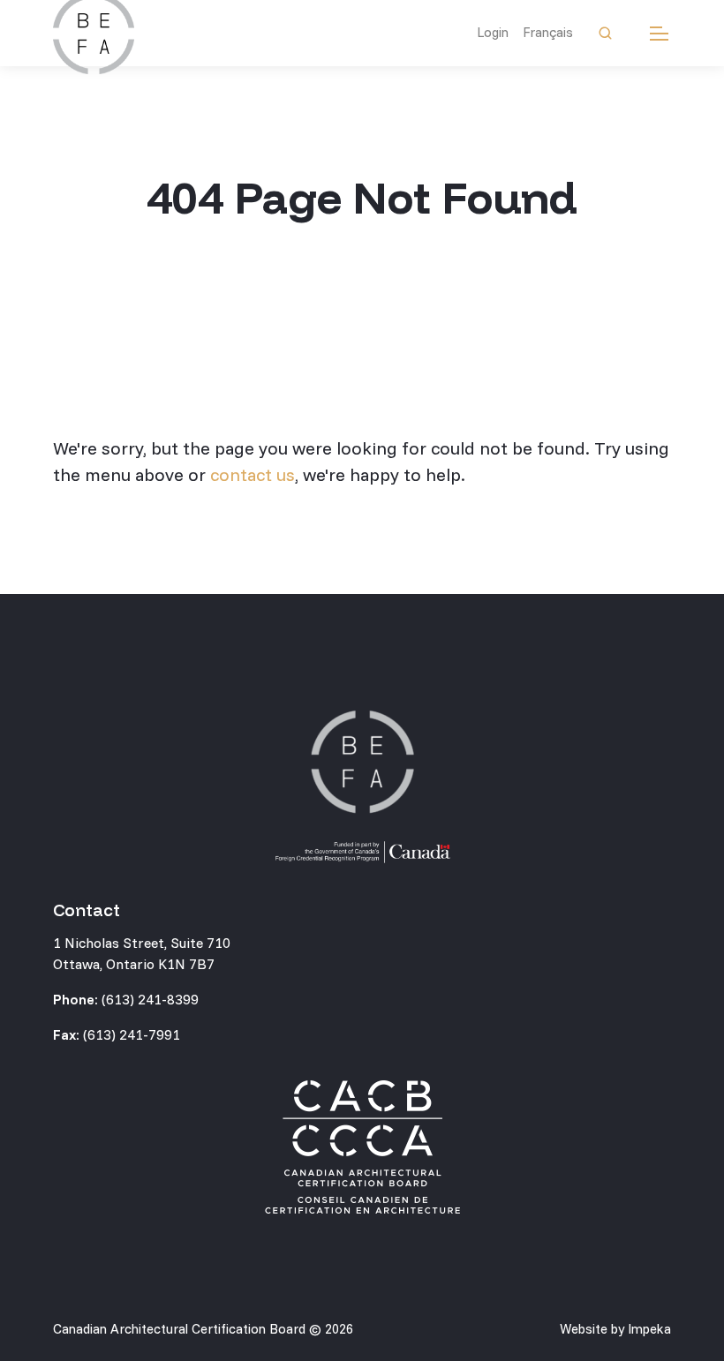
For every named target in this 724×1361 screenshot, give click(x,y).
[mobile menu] (659, 33)
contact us (252, 474)
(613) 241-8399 (150, 999)
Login (493, 32)
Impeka (649, 1328)
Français (548, 32)
